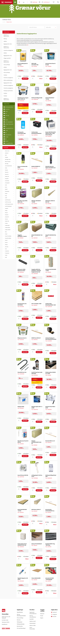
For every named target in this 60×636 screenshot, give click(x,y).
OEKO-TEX (7, 115)
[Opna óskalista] (53, 2)
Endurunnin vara (8, 134)
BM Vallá (6, 163)
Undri (6, 255)
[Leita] (27, 2)
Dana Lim (6, 174)
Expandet (6, 178)
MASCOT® (7, 216)
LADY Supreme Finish (9, 204)
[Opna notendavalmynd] (49, 2)
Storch (6, 242)
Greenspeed (7, 182)
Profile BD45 (7, 225)
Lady (6, 195)
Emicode (6, 136)
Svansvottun (7, 109)
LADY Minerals (7, 199)
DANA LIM (7, 176)
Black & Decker (7, 161)
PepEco (6, 111)
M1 (5, 117)
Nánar (40, 78)
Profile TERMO (7, 229)
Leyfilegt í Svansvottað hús (9, 124)
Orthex (6, 223)
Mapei (6, 210)
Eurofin (6, 130)
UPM (6, 257)
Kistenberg (7, 191)
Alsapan (6, 157)
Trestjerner (7, 253)
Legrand (6, 208)
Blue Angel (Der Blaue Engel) (9, 143)
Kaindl (6, 189)
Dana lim (6, 172)
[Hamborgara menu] (19, 2)
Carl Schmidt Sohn (8, 165)
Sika (6, 231)
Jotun (6, 187)
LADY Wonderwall (8, 206)
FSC (5, 126)
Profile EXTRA (7, 227)
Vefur (19, 76)
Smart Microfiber (8, 236)
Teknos (6, 244)
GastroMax (7, 180)
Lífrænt (6, 119)
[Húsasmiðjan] (6, 2)
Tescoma (6, 246)
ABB (6, 155)
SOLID (6, 240)
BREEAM (6, 141)
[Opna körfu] (58, 2)
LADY (6, 197)
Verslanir (26, 76)
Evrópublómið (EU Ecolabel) (9, 128)
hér (27, 44)
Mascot (6, 212)
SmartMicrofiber (8, 238)
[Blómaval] (15, 2)
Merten (6, 219)
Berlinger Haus (7, 159)
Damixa (6, 170)
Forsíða (3, 22)
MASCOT (6, 214)
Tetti (6, 248)
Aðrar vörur (7, 150)
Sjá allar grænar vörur (9, 107)
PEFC (6, 113)
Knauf (6, 193)
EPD (6, 132)
